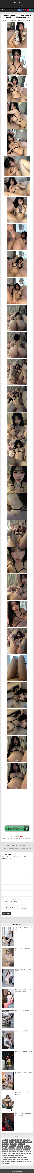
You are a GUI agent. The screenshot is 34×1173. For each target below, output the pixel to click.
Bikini (11, 1142)
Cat (4, 1148)
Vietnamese (6, 1161)
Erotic (19, 1149)
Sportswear (23, 1157)
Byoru (19, 1146)
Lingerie (26, 839)
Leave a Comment (13, 20)
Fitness (18, 839)
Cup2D (17, 2)
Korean (21, 20)
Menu (5, 10)
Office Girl (19, 1155)
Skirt (14, 1157)
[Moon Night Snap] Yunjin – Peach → (17, 846)
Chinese (11, 1148)
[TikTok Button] (28, 10)
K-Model (11, 1153)
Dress (11, 1149)
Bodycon (5, 1144)
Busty (15, 839)
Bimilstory (19, 1142)
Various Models (22, 1159)
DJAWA (5, 1149)
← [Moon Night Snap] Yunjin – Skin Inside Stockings (17, 848)
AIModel (12, 1140)
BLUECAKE (28, 1142)
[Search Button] (32, 10)
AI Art (5, 1140)
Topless (13, 1159)
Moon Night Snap (27, 20)
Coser (19, 1148)
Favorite (26, 1149)
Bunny (5, 1146)
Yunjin (21, 840)
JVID (4, 1153)
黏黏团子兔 (6, 1163)
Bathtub (26, 1140)
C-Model (27, 1146)
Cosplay (27, 1148)
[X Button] (19, 10)
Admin (6, 20)
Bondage (14, 1144)
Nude (18, 840)
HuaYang (13, 1151)
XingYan (21, 1161)
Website (4, 892)
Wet (14, 1161)
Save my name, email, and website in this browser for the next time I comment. (16, 900)
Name (4, 880)
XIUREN (28, 1161)
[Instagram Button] (23, 10)
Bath (19, 1140)
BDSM (9, 839)
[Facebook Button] (21, 10)
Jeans (20, 1151)
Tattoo (5, 1159)
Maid (4, 1155)
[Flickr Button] (25, 10)
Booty (12, 839)
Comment (5, 861)
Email (4, 886)
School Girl (6, 1157)
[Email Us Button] (30, 10)
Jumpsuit (27, 1151)
